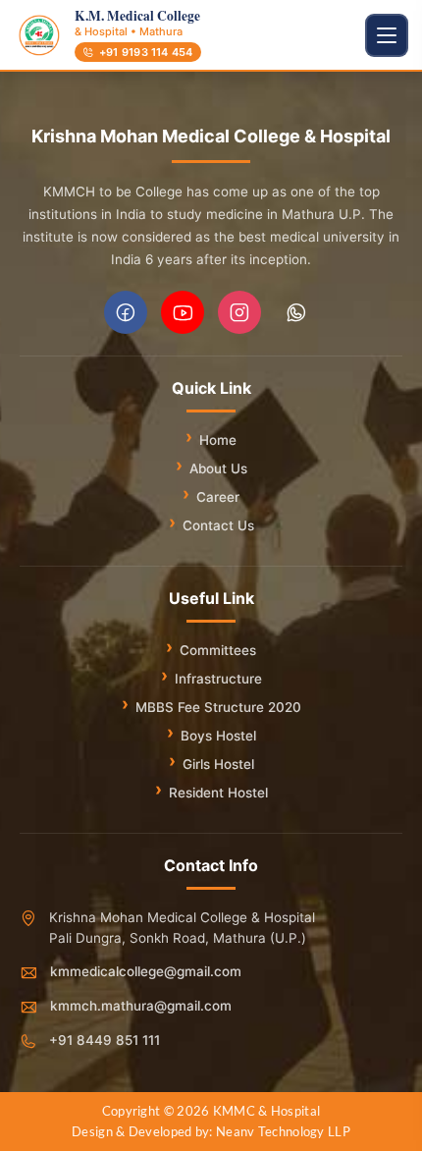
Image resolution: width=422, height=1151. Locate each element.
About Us (218, 468)
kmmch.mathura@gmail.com (141, 1006)
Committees (218, 650)
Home (218, 440)
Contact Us (218, 525)
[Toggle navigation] (386, 35)
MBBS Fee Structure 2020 (218, 707)
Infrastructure (218, 678)
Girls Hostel (218, 764)
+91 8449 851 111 (104, 1040)
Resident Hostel (218, 792)
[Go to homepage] (39, 35)
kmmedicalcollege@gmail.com (145, 971)
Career (217, 497)
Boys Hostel (218, 735)
